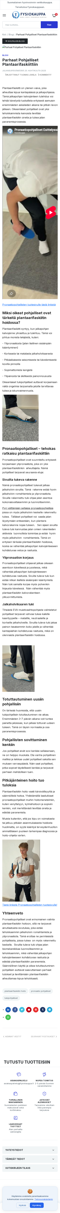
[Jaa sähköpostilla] (29, 1009)
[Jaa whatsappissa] (8, 1017)
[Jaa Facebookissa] (15, 1009)
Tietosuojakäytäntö (43, 1199)
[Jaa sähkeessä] (49, 1009)
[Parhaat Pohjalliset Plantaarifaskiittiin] (30, 47)
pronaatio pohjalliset (41, 991)
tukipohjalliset (11, 998)
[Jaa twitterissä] (22, 1009)
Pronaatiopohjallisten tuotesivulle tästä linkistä (29, 304)
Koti (4, 34)
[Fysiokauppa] (29, 15)
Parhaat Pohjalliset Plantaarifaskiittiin (20, 62)
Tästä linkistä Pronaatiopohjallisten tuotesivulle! (29, 904)
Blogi (11, 34)
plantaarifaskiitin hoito (15, 991)
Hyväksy (36, 1205)
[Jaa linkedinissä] (8, 1009)
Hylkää (22, 1205)
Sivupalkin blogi (16, 41)
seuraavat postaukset (43, 1036)
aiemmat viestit (13, 1036)
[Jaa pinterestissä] (35, 1009)
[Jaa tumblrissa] (42, 1009)
